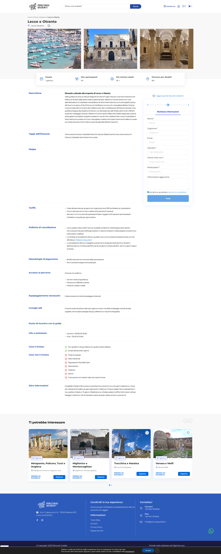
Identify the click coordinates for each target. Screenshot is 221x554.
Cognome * (152, 128)
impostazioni (129, 551)
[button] (109, 485)
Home (30, 17)
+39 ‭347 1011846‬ (152, 516)
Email (150, 138)
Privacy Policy (96, 527)
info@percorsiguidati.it (83, 240)
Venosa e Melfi (164, 463)
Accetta (148, 550)
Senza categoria (40, 17)
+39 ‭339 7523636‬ (152, 509)
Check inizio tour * (155, 157)
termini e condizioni (177, 192)
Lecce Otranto (37, 26)
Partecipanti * (153, 167)
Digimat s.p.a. (179, 545)
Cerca (135, 6)
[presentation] (185, 421)
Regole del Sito (96, 531)
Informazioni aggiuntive (158, 177)
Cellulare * (151, 148)
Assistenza (171, 6)
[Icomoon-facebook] (37, 520)
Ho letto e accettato (167, 192)
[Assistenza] (165, 6)
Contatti (93, 523)
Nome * (150, 119)
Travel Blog (95, 520)
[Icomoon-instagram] (42, 520)
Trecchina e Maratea (126, 463)
